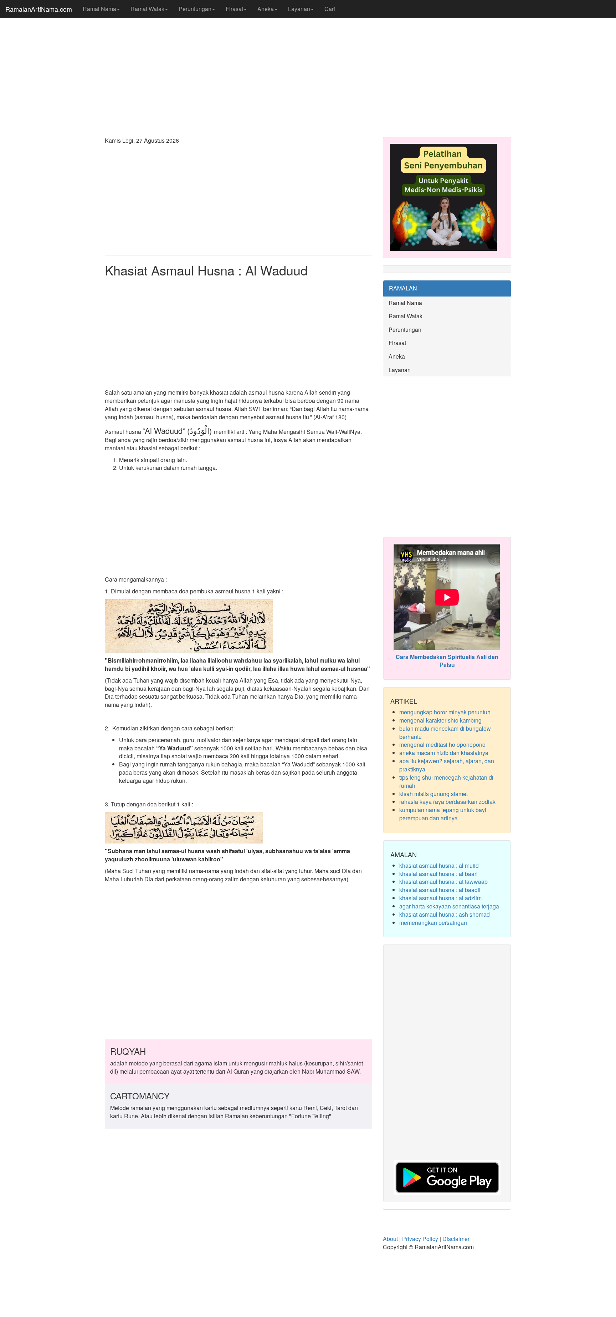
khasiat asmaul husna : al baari (438, 874)
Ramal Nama (99, 9)
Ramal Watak (147, 9)
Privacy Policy (420, 1239)
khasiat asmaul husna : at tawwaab (443, 881)
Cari (329, 9)
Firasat (234, 9)
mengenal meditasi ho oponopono (442, 744)
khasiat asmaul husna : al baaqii (440, 890)
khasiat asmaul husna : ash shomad (444, 914)
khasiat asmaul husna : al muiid (439, 865)
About (390, 1239)
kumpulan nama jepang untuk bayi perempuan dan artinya (442, 814)
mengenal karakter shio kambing (440, 720)
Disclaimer (455, 1239)
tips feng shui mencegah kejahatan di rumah (446, 781)
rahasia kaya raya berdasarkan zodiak (447, 801)
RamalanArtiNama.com (38, 9)
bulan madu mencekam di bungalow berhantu (445, 732)
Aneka (265, 9)
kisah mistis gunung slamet (433, 794)
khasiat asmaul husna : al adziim (440, 898)
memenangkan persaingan (433, 922)
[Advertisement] (308, 75)
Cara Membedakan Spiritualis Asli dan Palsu (447, 661)
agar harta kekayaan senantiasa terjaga (449, 906)
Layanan (299, 9)
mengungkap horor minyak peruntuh (445, 712)
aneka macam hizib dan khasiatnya (443, 753)
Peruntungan (195, 9)
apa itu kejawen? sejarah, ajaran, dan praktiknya (446, 765)
